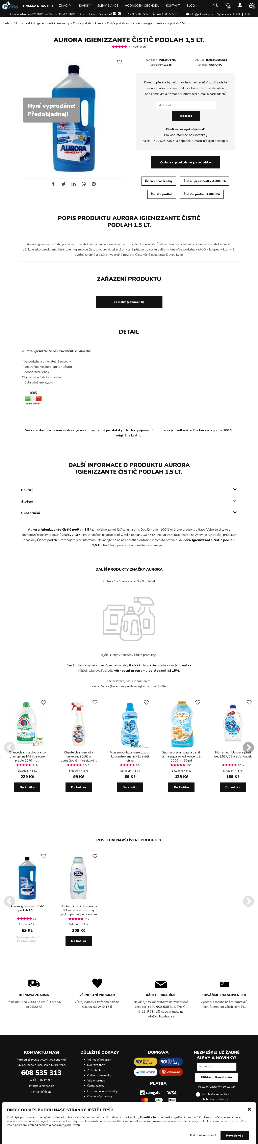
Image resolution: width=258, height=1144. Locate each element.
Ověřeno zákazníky (99, 1075)
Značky (65, 6)
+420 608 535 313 (168, 14)
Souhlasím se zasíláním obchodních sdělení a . (220, 1099)
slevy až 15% (102, 1007)
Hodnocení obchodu (142, 6)
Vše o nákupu (96, 1081)
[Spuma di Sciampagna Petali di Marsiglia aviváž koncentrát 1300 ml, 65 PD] (181, 747)
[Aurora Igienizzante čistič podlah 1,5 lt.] (27, 901)
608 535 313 (41, 1073)
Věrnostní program (99, 1060)
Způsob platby (96, 1070)
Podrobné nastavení (203, 1135)
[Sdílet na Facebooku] (53, 185)
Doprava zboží (96, 1065)
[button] (249, 1109)
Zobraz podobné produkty (185, 162)
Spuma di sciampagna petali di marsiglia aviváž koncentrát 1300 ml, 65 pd (181, 756)
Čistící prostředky (58, 23)
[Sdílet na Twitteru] (63, 185)
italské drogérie (142, 665)
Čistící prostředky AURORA (205, 181)
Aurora (99, 23)
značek (185, 665)
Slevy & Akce (107, 6)
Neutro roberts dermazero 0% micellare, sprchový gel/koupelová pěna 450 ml (79, 910)
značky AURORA (74, 535)
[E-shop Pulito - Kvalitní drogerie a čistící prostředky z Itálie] (10, 8)
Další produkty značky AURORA (129, 569)
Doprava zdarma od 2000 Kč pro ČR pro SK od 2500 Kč (42, 14)
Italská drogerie (38, 6)
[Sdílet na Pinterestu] (94, 185)
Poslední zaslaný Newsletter (216, 1087)
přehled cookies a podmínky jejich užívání (54, 1125)
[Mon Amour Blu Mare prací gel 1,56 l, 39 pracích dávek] (233, 747)
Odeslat (186, 116)
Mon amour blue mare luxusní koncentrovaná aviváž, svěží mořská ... (130, 756)
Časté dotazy (95, 1086)
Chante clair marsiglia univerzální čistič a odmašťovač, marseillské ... (79, 756)
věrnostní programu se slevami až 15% (146, 670)
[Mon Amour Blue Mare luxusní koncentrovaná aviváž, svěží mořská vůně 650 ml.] (130, 747)
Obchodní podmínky (99, 1096)
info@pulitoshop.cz (201, 14)
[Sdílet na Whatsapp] (84, 185)
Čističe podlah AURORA (202, 194)
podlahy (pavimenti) (129, 302)
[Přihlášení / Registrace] (240, 5)
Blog (190, 6)
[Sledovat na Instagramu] (119, 14)
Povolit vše (234, 1136)
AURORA (215, 65)
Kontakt (173, 6)
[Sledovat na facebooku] (114, 14)
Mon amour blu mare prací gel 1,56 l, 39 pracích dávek (233, 754)
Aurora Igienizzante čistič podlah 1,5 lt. (162, 23)
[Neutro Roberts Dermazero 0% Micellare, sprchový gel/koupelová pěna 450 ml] (78, 901)
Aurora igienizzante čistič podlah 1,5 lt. (27, 908)
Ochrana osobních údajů (103, 1091)
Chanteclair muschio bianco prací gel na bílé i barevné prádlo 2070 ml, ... (27, 756)
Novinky (84, 6)
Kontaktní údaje (41, 1092)
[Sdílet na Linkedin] (74, 185)
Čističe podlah (82, 23)
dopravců (240, 1002)
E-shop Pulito (11, 23)
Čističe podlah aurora (120, 23)
